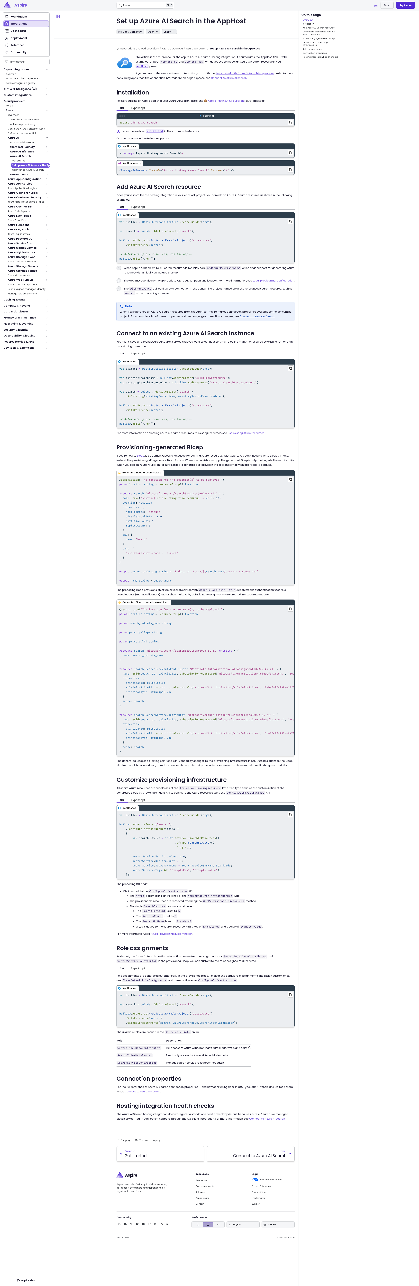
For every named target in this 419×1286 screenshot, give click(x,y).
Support (256, 1203)
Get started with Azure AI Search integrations (245, 73)
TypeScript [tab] (138, 108)
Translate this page (150, 1140)
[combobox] (243, 1224)
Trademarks (258, 1198)
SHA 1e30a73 (123, 1237)
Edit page (126, 1140)
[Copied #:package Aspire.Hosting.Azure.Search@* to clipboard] (290, 152)
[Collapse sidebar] (58, 16)
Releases (201, 1192)
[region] (206, 680)
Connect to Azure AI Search (229, 78)
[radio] (197, 1224)
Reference (201, 1180)
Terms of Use (259, 1192)
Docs (387, 5)
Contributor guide (205, 1186)
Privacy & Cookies (261, 1186)
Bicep (140, 456)
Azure (165, 48)
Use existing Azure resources (246, 433)
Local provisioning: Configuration (273, 280)
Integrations (127, 48)
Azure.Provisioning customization (171, 934)
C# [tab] (122, 108)
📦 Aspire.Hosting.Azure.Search (224, 101)
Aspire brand (203, 1198)
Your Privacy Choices (271, 1179)
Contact (200, 1203)
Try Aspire (406, 5)
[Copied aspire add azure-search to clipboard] (290, 122)
